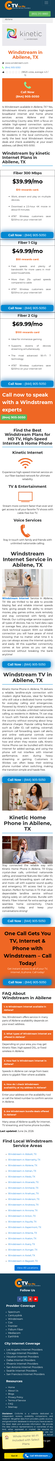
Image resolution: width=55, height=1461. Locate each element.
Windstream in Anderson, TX (23, 1199)
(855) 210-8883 (40, 13)
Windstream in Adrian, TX (22, 1171)
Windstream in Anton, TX (22, 1216)
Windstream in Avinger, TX (22, 1249)
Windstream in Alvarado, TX (23, 1182)
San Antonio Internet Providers (24, 1367)
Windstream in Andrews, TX (23, 1204)
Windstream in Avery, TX (21, 1244)
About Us (13, 1390)
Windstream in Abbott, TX (22, 1154)
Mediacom (14, 1333)
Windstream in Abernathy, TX (24, 1159)
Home (11, 1387)
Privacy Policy (15, 1397)
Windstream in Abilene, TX (22, 1165)
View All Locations (27, 1267)
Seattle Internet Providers (21, 1370)
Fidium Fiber (15, 1329)
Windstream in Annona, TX (23, 1210)
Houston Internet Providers (22, 1356)
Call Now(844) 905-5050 (27, 94)
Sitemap (12, 1407)
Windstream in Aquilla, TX (22, 1221)
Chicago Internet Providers (22, 1353)
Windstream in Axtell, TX (21, 1255)
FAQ (10, 1403)
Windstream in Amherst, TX (23, 1187)
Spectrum (14, 1312)
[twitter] (25, 1299)
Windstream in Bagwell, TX (23, 1261)
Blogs (11, 1393)
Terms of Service (17, 1400)
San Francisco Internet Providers (25, 1374)
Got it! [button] (14, 1456)
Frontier (12, 1326)
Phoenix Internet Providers (22, 1363)
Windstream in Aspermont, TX (24, 1227)
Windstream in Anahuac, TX (23, 1193)
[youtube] (35, 1299)
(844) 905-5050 (12, 67)
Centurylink (15, 1315)
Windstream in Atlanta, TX (22, 1233)
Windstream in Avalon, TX (22, 1238)
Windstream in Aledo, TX (21, 1176)
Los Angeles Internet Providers (24, 1349)
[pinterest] (30, 1299)
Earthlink (13, 1336)
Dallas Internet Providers (20, 1360)
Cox (10, 1322)
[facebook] (19, 1299)
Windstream (15, 1319)
